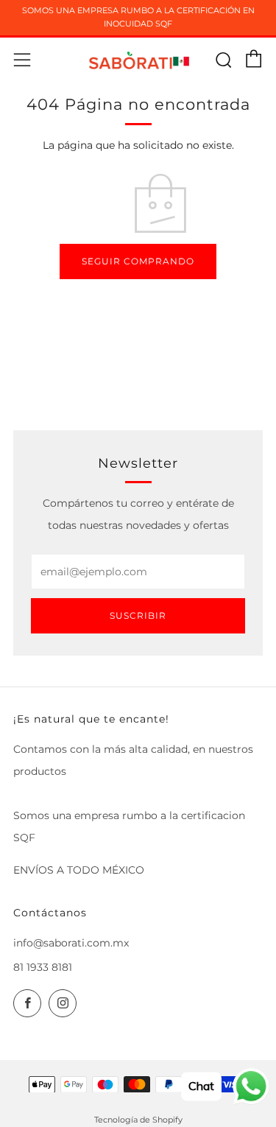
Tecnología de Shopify (138, 1119)
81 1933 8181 (42, 967)
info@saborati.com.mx (71, 942)
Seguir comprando (138, 261)
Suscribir (138, 615)
